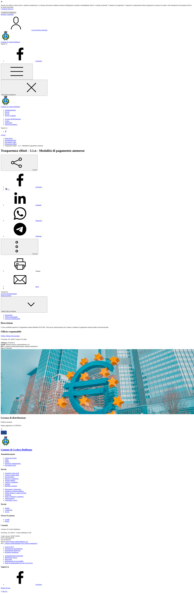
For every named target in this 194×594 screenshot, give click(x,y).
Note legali (8, 559)
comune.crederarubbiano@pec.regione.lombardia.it (21, 543)
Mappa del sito (5, 588)
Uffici (7, 460)
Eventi (7, 521)
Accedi (3, 135)
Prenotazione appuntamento (14, 549)
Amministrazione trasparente (14, 556)
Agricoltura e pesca (11, 500)
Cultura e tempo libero (12, 475)
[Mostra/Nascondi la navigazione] (17, 72)
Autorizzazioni (9, 498)
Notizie (7, 508)
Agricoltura (8, 123)
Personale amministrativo (13, 463)
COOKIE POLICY (7, 9)
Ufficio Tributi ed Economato (10, 336)
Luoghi (7, 519)
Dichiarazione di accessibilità (14, 561)
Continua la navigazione (9, 12)
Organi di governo (11, 458)
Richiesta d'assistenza (11, 552)
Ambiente (8, 495)
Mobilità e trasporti (11, 486)
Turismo (7, 484)
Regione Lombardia (7, 14)
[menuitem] (23, 187)
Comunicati (8, 510)
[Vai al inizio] (1, 429)
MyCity (4, 591)
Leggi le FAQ (9, 547)
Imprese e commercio (11, 478)
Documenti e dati (10, 142)
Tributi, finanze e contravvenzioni (15, 493)
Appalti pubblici (10, 480)
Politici (7, 462)
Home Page (8, 138)
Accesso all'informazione (13, 119)
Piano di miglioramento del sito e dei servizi (19, 563)
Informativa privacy (11, 557)
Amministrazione (10, 140)
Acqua (7, 121)
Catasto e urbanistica (11, 482)
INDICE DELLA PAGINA (9, 311)
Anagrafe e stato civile (12, 473)
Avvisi (7, 512)
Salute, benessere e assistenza (14, 496)
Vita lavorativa (9, 477)
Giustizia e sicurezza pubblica (14, 491)
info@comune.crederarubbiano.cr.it (16, 541)
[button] (10, 110)
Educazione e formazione (13, 489)
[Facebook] (5, 131)
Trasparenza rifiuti (10, 144)
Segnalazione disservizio (13, 550)
